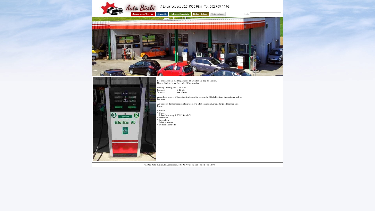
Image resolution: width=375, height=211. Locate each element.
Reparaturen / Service (142, 14)
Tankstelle (162, 14)
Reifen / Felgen (200, 14)
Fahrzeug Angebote (180, 14)
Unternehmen (217, 14)
